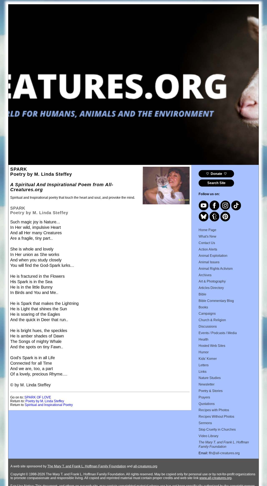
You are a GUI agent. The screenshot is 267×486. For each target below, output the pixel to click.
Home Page (207, 230)
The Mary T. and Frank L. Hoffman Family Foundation (86, 466)
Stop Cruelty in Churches (217, 429)
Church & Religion (212, 320)
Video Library (208, 436)
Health (203, 339)
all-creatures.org (145, 466)
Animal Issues (209, 262)
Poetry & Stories (211, 391)
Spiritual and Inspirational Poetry (49, 405)
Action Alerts (208, 249)
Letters (204, 365)
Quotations (207, 404)
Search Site (216, 183)
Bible (202, 294)
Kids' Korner (208, 358)
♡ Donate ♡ (216, 174)
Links (203, 371)
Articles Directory (211, 288)
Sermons (205, 423)
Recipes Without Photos (216, 416)
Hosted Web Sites (212, 345)
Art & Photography (212, 281)
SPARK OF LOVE (37, 397)
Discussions (208, 326)
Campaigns (207, 313)
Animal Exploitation (213, 255)
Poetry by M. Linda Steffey (44, 401)
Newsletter (206, 384)
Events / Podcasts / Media (218, 333)
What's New (207, 236)
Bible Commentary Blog (216, 301)
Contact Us (207, 243)
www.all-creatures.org (215, 478)
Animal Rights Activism (216, 268)
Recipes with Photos (214, 410)
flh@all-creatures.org (224, 453)
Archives (205, 275)
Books (203, 307)
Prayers (204, 397)
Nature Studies (210, 378)
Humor (204, 352)
